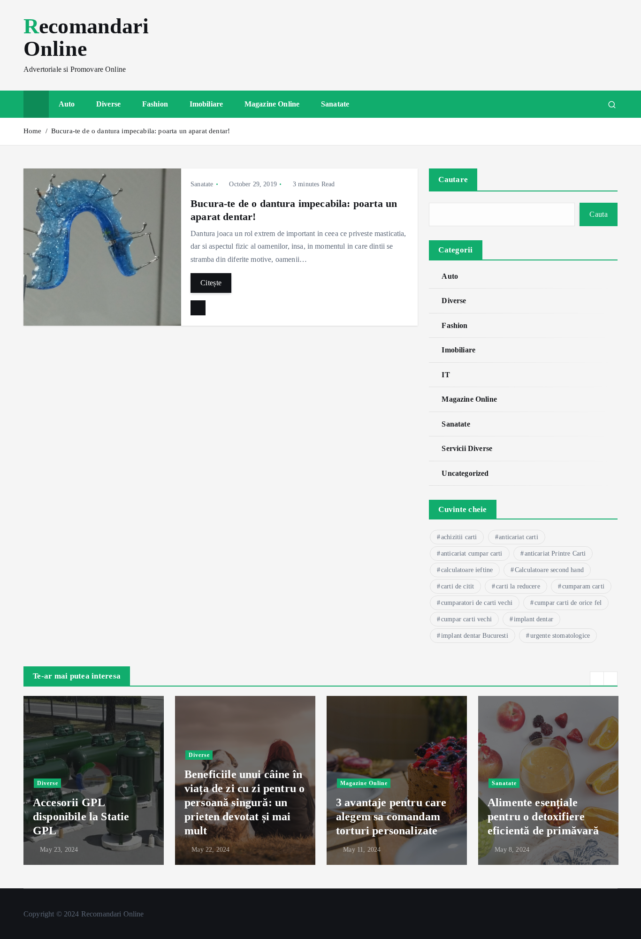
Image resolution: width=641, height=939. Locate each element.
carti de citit (457, 586)
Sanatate (335, 104)
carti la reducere (518, 586)
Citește (210, 283)
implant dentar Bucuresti (474, 635)
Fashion (155, 104)
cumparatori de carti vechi (476, 602)
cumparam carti (583, 586)
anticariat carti (518, 537)
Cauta (598, 214)
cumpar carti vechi (466, 619)
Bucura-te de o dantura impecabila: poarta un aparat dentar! (140, 131)
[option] (93, 780)
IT (446, 375)
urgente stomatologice (560, 635)
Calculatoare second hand (549, 569)
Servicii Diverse (467, 448)
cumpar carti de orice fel (568, 602)
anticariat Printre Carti (555, 553)
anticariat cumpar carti (472, 553)
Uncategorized (465, 473)
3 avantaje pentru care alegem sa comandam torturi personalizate (391, 816)
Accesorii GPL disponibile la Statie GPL (81, 816)
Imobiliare (206, 104)
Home (32, 131)
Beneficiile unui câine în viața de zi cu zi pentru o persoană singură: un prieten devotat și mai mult (244, 802)
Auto (67, 104)
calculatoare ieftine (467, 569)
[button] (597, 679)
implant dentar (533, 619)
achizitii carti (459, 537)
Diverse (108, 104)
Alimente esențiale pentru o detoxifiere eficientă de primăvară (543, 816)
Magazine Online (271, 104)
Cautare (453, 179)
